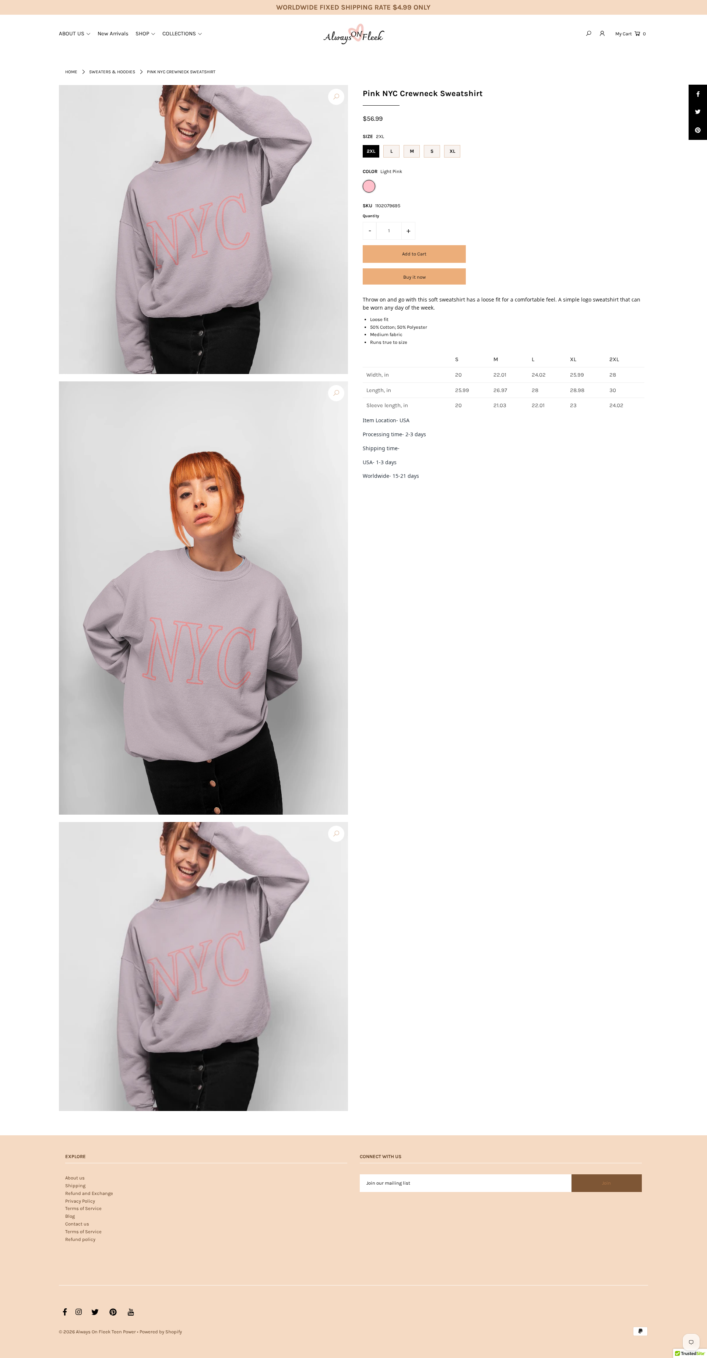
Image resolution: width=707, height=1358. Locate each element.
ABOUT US (71, 33)
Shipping (75, 1185)
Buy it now (414, 277)
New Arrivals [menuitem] (113, 33)
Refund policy (80, 1239)
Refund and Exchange (89, 1193)
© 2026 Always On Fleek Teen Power (97, 1331)
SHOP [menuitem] (142, 33)
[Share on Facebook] (698, 94)
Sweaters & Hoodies (112, 71)
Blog (70, 1216)
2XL (371, 151)
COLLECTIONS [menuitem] (179, 33)
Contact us (77, 1224)
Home (71, 71)
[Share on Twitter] (698, 112)
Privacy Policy (80, 1201)
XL (452, 151)
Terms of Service (83, 1208)
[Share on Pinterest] (698, 130)
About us (75, 1178)
